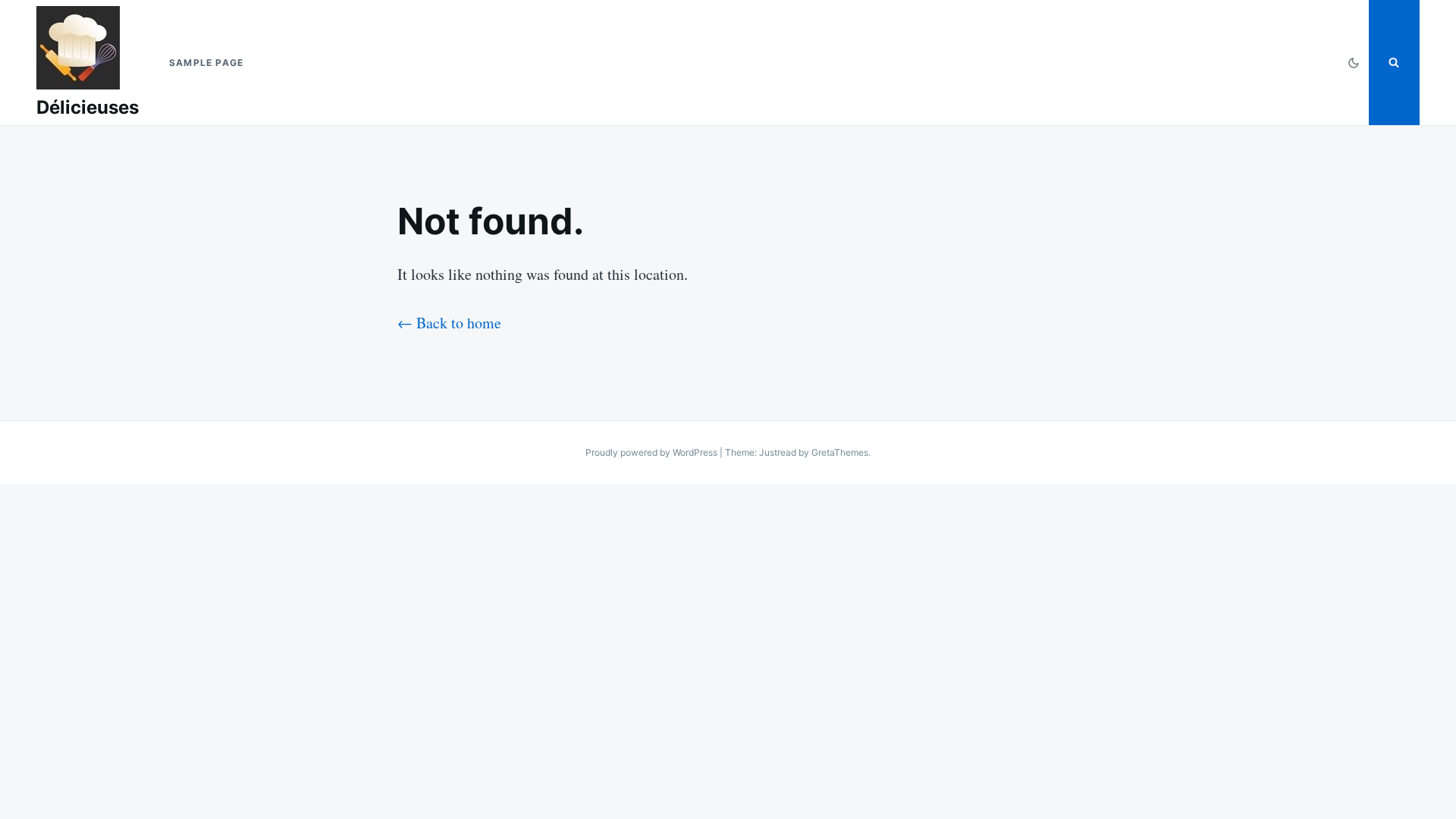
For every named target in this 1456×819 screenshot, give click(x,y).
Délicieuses (87, 107)
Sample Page (206, 62)
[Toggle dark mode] (1353, 62)
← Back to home (449, 322)
